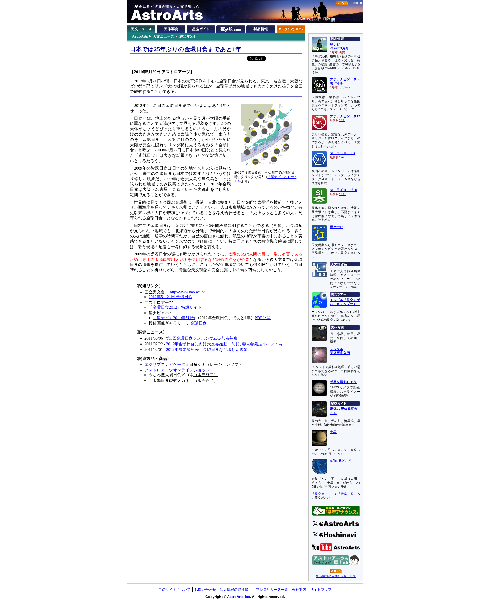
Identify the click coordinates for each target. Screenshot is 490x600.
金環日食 (198, 323)
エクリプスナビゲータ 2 (166, 364)
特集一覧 (347, 494)
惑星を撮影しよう (343, 382)
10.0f (342, 194)
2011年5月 (187, 36)
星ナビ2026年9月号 (339, 46)
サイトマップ (321, 589)
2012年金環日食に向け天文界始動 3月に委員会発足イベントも (224, 344)
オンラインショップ (291, 28)
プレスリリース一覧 (272, 589)
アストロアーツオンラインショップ (177, 370)
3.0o (342, 157)
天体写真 (172, 28)
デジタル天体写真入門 (340, 351)
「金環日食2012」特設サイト (175, 307)
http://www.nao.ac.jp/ (187, 292)
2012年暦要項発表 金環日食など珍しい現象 (207, 349)
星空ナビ (336, 227)
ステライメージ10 (343, 190)
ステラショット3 (342, 153)
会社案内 (299, 589)
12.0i (342, 120)
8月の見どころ (341, 461)
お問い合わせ (205, 589)
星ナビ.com (231, 28)
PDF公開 (263, 318)
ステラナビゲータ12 (345, 116)
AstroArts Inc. (239, 597)
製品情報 (261, 28)
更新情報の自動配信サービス (336, 576)
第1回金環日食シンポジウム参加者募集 (202, 338)
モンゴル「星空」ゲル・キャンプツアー (345, 302)
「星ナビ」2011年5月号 (174, 318)
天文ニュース (163, 36)
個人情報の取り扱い (236, 589)
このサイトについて (174, 589)
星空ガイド (201, 28)
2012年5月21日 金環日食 (170, 297)
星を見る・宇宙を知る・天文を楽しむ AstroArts (165, 11)
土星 (333, 432)
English (356, 3)
